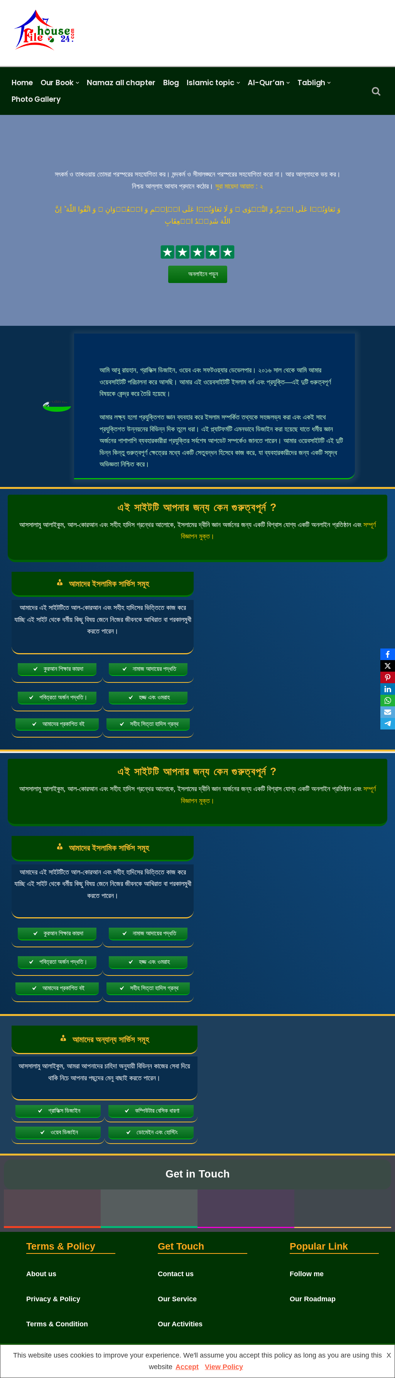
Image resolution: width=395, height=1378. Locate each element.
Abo (33, 1274)
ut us (48, 1274)
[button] (77, 83)
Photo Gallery (36, 99)
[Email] (387, 712)
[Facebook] (387, 654)
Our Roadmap (313, 1299)
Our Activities (180, 1324)
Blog (171, 82)
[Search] (376, 91)
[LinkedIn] (387, 689)
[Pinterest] (387, 677)
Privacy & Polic (51, 1299)
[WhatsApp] (387, 700)
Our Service (177, 1299)
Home (22, 82)
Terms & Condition (57, 1324)
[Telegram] (387, 723)
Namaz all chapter (121, 82)
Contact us (176, 1274)
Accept (187, 1367)
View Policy (224, 1367)
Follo (298, 1274)
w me (315, 1274)
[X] (387, 666)
